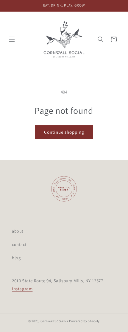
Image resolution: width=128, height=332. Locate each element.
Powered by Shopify (84, 321)
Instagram (22, 289)
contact (19, 244)
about (18, 231)
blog (16, 258)
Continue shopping (64, 132)
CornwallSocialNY (54, 321)
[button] (11, 39)
